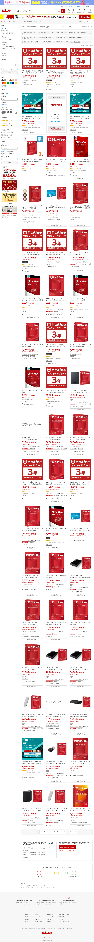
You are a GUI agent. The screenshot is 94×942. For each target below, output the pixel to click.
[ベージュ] (13, 80)
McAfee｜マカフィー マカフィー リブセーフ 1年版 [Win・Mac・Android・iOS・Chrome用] (56, 300)
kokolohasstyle (75, 314)
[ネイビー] (13, 83)
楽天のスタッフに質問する (67, 847)
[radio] (2, 28)
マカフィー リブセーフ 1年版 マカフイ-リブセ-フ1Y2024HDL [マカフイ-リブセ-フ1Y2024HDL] (80, 763)
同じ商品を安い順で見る (80, 178)
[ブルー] (10, 83)
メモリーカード (40, 887)
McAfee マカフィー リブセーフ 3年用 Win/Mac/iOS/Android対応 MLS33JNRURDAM (32, 161)
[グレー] (5, 80)
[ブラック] (2, 80)
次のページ (73, 832)
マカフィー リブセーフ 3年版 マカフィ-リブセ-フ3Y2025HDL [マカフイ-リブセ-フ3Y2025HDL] (32, 669)
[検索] (63, 11)
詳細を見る (77, 42)
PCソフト (36, 886)
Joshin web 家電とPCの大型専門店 (56, 175)
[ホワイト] (8, 80)
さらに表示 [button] (4, 55)
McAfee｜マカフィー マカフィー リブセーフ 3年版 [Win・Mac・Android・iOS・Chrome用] (32, 439)
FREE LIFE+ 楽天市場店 (54, 547)
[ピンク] (16, 80)
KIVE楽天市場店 (28, 85)
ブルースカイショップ (77, 175)
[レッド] (2, 83)
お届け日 (3, 102)
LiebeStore (74, 87)
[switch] (16, 113)
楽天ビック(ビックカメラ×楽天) (55, 314)
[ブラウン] (10, 80)
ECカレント (27, 544)
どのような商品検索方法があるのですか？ (34, 852)
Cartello (74, 222)
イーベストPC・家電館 (77, 406)
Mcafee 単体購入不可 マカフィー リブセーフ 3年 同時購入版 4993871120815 (56, 439)
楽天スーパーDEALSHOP (54, 219)
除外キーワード (5, 156)
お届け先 (3, 96)
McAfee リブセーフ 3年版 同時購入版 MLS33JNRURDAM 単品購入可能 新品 (80, 208)
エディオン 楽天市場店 (29, 681)
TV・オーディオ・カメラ (27, 887)
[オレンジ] (5, 83)
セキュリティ (44, 886)
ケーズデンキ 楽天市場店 (78, 451)
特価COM (50, 636)
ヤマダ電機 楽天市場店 (53, 728)
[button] (87, 7)
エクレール (26, 173)
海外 (7, 93)
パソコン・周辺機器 (26, 886)
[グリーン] (8, 83)
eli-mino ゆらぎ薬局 (77, 358)
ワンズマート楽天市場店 (78, 636)
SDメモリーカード (51, 887)
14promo (26, 314)
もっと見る (25, 857)
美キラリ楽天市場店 (29, 222)
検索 (10, 72)
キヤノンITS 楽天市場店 (30, 132)
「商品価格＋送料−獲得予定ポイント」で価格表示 (32, 26)
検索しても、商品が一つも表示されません (34, 854)
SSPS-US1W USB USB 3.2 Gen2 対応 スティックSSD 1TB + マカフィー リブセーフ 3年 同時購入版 (32, 716)
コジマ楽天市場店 (76, 266)
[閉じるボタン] (90, 33)
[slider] (1, 66)
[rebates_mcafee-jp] (56, 113)
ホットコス (50, 89)
